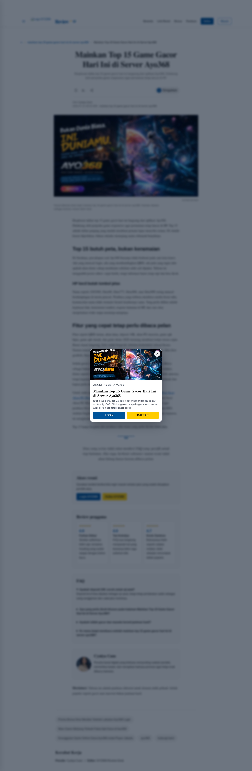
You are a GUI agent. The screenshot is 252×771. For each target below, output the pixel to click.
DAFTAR (143, 415)
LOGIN (109, 415)
